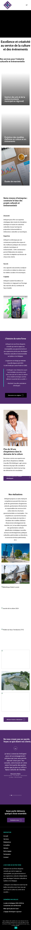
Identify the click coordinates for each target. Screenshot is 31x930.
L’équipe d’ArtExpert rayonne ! (12, 911)
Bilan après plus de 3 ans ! (11, 908)
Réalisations (7, 842)
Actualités (6, 845)
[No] (29, 924)
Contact (6, 857)
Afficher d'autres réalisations (14, 719)
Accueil (5, 836)
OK (16, 927)
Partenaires (7, 854)
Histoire (5, 848)
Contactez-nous (14, 820)
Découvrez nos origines (14, 395)
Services (6, 839)
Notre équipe (7, 851)
